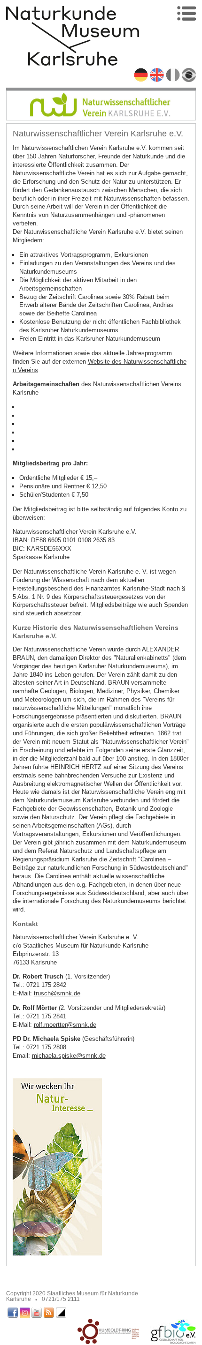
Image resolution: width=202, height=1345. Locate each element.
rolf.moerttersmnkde (65, 1024)
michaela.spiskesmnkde (69, 1055)
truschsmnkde (57, 993)
